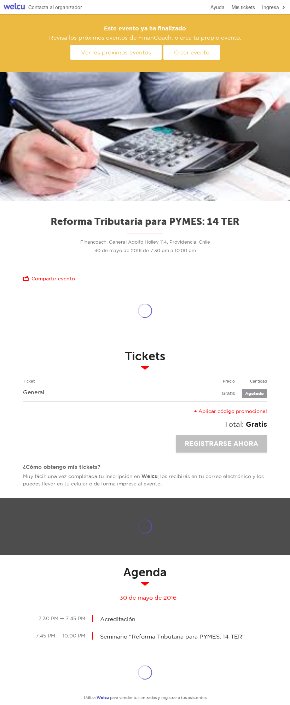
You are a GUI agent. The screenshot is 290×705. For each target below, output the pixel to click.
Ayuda (217, 7)
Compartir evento (53, 278)
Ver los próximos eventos (116, 52)
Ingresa (270, 7)
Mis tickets (243, 7)
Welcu (14, 7)
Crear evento (191, 52)
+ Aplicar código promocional (230, 411)
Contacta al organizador (55, 7)
